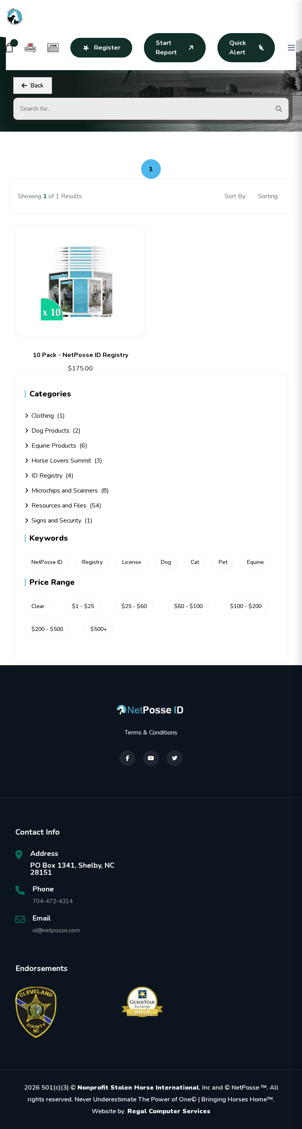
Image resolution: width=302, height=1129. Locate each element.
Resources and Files (66, 505)
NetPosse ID (47, 562)
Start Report (166, 48)
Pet (223, 562)
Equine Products (59, 445)
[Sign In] (53, 47)
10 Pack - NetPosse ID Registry (80, 355)
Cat (195, 562)
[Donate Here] (30, 47)
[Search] (279, 109)
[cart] (9, 47)
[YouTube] (151, 758)
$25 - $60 (134, 606)
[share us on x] (174, 758)
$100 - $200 (245, 606)
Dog (166, 562)
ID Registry (52, 475)
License (131, 562)
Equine (255, 562)
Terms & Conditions (151, 732)
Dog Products (56, 430)
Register (107, 47)
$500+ (98, 629)
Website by (151, 1111)
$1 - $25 (83, 606)
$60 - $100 (188, 606)
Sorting (268, 196)
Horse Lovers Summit (66, 460)
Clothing (48, 415)
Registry (92, 562)
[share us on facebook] (127, 758)
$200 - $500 (47, 629)
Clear (37, 606)
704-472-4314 (53, 901)
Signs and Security (61, 520)
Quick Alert (237, 48)
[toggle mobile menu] (291, 47)
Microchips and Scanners (70, 490)
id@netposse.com (56, 930)
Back (37, 85)
